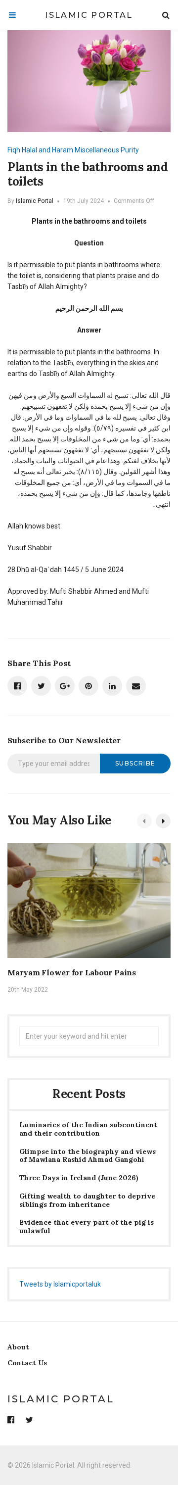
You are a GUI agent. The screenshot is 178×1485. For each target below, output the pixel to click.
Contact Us (27, 1362)
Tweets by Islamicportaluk (60, 1284)
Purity (130, 150)
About (18, 1346)
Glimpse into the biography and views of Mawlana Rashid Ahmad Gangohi (87, 1156)
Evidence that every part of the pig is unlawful (86, 1226)
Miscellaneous (97, 150)
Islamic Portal (89, 15)
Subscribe (135, 763)
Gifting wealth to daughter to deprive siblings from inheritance (87, 1200)
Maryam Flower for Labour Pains (71, 972)
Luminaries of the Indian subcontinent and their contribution (88, 1129)
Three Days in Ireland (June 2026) (78, 1178)
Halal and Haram (47, 150)
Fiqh (13, 150)
